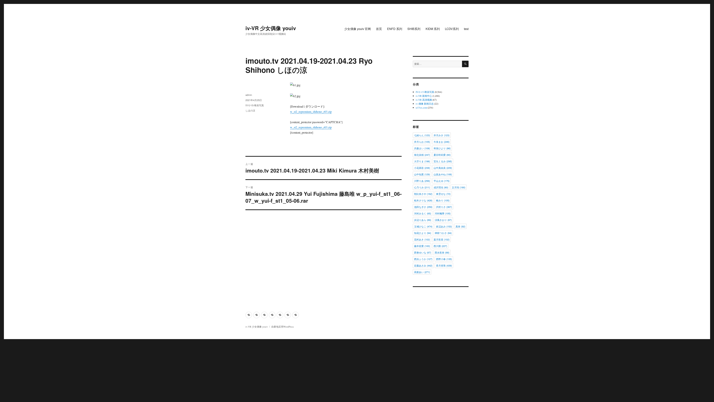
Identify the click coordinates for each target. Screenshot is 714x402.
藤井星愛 (422, 246)
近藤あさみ (423, 265)
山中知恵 (422, 174)
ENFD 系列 (394, 29)
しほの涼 (250, 110)
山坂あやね (443, 174)
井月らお (422, 141)
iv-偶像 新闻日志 (425, 103)
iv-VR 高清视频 (424, 99)
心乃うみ (422, 187)
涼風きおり (443, 220)
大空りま (422, 161)
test (466, 29)
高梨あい (422, 272)
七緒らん (422, 135)
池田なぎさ (423, 207)
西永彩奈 (442, 252)
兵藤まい (422, 148)
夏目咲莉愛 (442, 155)
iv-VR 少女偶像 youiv (270, 28)
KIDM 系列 (433, 29)
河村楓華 (443, 213)
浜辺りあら (422, 220)
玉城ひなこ (423, 226)
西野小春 (444, 259)
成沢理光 (441, 187)
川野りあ (422, 181)
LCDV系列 (452, 29)
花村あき (422, 239)
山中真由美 (443, 168)
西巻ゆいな (422, 252)
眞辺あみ (444, 226)
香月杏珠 (444, 265)
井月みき (441, 135)
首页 (379, 29)
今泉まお (441, 141)
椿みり (442, 200)
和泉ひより (442, 148)
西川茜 (440, 246)
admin (248, 95)
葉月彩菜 (441, 239)
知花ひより (422, 233)
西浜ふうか (423, 259)
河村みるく (422, 213)
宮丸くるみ (443, 161)
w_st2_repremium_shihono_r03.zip (311, 112)
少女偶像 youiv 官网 (357, 29)
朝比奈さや (423, 194)
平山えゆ (441, 181)
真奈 (460, 226)
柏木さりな (423, 200)
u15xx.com (421, 107)
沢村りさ (444, 207)
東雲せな (443, 194)
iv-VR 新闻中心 (424, 96)
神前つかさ (443, 233)
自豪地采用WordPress (282, 326)
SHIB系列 (413, 29)
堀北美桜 (422, 155)
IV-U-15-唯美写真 (254, 105)
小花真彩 (422, 168)
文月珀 (458, 187)
